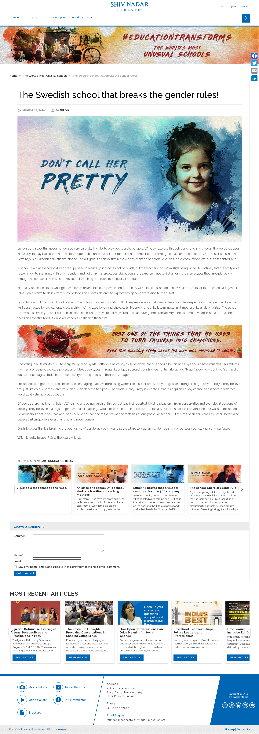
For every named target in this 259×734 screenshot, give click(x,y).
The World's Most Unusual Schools (45, 75)
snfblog (62, 110)
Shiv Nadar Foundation (32, 729)
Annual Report (227, 6)
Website (245, 6)
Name (18, 555)
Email (18, 561)
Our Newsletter (75, 700)
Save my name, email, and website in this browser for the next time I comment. (69, 566)
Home (13, 75)
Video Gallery (37, 700)
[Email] (254, 71)
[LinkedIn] (254, 78)
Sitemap (230, 729)
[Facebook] (254, 55)
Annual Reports (74, 687)
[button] (17, 489)
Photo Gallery (37, 687)
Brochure (34, 712)
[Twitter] (254, 63)
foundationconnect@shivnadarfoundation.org (136, 719)
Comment (21, 535)
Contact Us (243, 729)
